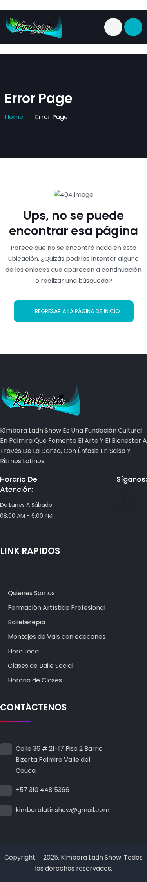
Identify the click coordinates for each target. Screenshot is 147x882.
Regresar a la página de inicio (77, 311)
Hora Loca (23, 651)
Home (14, 116)
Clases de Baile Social (40, 666)
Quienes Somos (31, 593)
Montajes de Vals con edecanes (56, 637)
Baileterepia (26, 622)
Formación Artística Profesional (56, 607)
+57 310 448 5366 (42, 789)
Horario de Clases (35, 680)
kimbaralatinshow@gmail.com (62, 809)
